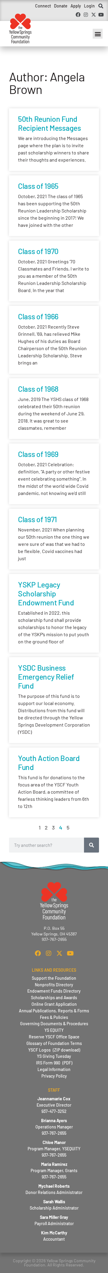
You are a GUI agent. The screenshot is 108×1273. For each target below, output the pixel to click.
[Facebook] (78, 15)
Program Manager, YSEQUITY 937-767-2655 (54, 1148)
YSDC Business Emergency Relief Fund (46, 676)
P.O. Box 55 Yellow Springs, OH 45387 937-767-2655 (54, 933)
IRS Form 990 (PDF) (54, 1062)
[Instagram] (86, 15)
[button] (100, 6)
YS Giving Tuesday (54, 1056)
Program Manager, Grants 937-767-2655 (54, 1170)
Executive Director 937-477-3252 (54, 1105)
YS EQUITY (54, 1030)
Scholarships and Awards (54, 997)
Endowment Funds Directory (54, 991)
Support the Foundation (54, 978)
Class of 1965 (38, 185)
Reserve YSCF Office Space (54, 1036)
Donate (61, 5)
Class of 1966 (38, 316)
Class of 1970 (38, 251)
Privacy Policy (54, 1075)
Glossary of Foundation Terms (54, 1043)
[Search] (91, 845)
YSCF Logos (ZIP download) (54, 1049)
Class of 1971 (37, 519)
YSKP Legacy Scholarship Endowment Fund (46, 593)
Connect (43, 5)
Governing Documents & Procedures (54, 1023)
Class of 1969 (38, 453)
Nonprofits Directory (54, 984)
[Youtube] (101, 15)
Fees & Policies (54, 1017)
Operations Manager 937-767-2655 (54, 1127)
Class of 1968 (38, 388)
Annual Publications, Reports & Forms (54, 1010)
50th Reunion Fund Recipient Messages (49, 123)
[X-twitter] (94, 15)
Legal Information (54, 1069)
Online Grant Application (54, 1004)
